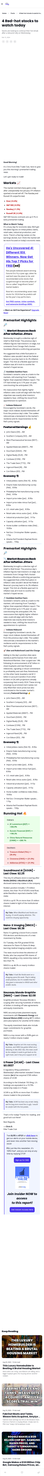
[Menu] (2, 4)
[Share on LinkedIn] (14, 41)
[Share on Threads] (11, 41)
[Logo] (7, 4)
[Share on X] (7, 41)
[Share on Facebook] (3, 41)
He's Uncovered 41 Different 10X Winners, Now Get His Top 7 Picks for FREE (20, 257)
